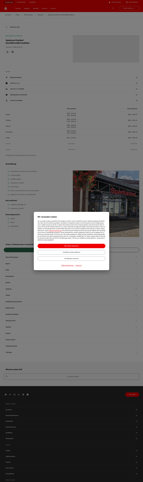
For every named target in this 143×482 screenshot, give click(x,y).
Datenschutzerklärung (55, 230)
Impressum (78, 265)
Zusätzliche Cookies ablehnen (71, 252)
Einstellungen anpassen (71, 258)
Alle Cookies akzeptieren (71, 246)
